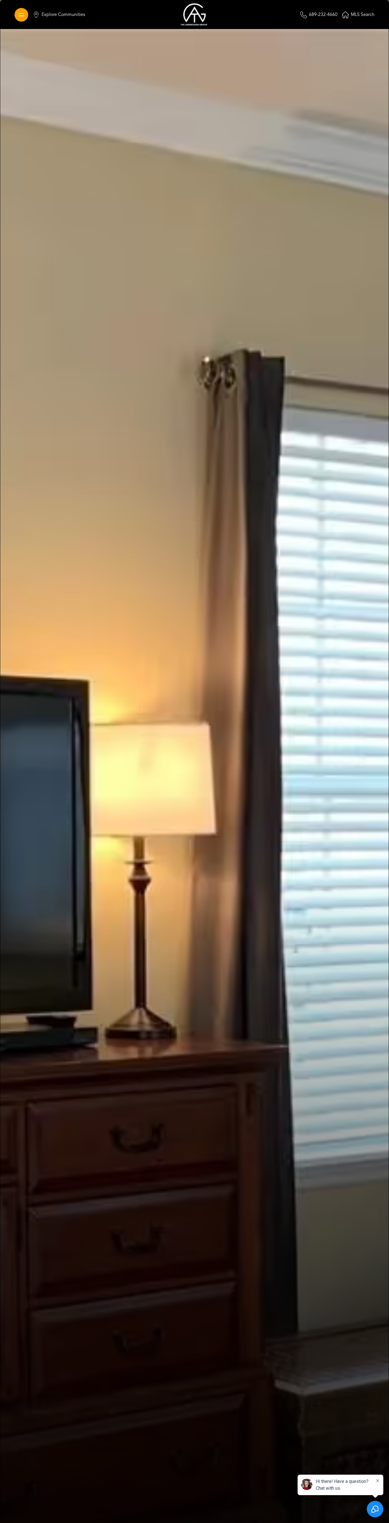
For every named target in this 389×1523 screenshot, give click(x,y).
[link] (194, 14)
